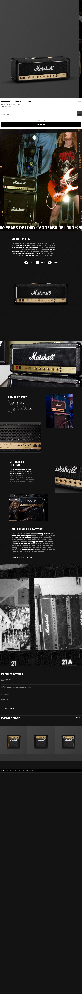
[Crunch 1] (37, 262)
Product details (7, 106)
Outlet (74, 3)
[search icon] (70, 7)
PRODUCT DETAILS (9, 708)
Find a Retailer (41, 124)
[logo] (6, 6)
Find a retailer (67, 3)
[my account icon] (73, 7)
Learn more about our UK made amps (22, 557)
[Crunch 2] (50, 262)
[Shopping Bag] (75, 7)
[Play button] (41, 364)
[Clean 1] (26, 262)
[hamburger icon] (78, 7)
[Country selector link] (78, 3)
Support (65, 7)
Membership (59, 3)
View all (78, 717)
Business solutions (50, 3)
